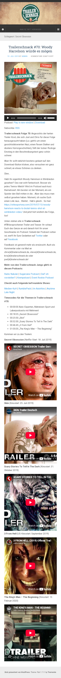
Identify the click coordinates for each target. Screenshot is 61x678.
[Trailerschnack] (30, 13)
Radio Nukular (11, 274)
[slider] (51, 117)
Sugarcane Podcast (29, 274)
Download (40, 122)
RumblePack (25, 288)
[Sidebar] (3, 29)
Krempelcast (23, 277)
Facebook (13, 239)
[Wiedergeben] (8, 118)
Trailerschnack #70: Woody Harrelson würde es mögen (30, 49)
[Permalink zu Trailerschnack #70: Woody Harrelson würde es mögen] (30, 87)
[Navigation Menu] (58, 29)
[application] (30, 118)
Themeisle (52, 672)
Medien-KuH (10, 288)
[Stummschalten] (45, 118)
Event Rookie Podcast (43, 277)
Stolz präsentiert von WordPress (17, 672)
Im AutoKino (39, 288)
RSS (17, 128)
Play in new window (23, 122)
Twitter (39, 235)
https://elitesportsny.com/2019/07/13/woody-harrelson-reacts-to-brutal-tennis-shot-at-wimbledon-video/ (27, 208)
